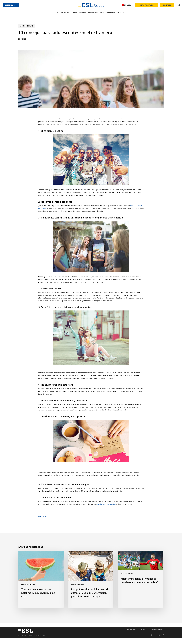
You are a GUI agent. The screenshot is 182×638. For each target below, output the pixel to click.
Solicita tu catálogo (156, 629)
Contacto (143, 629)
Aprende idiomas (26, 26)
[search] (179, 5)
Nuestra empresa (131, 629)
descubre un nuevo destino (106, 504)
